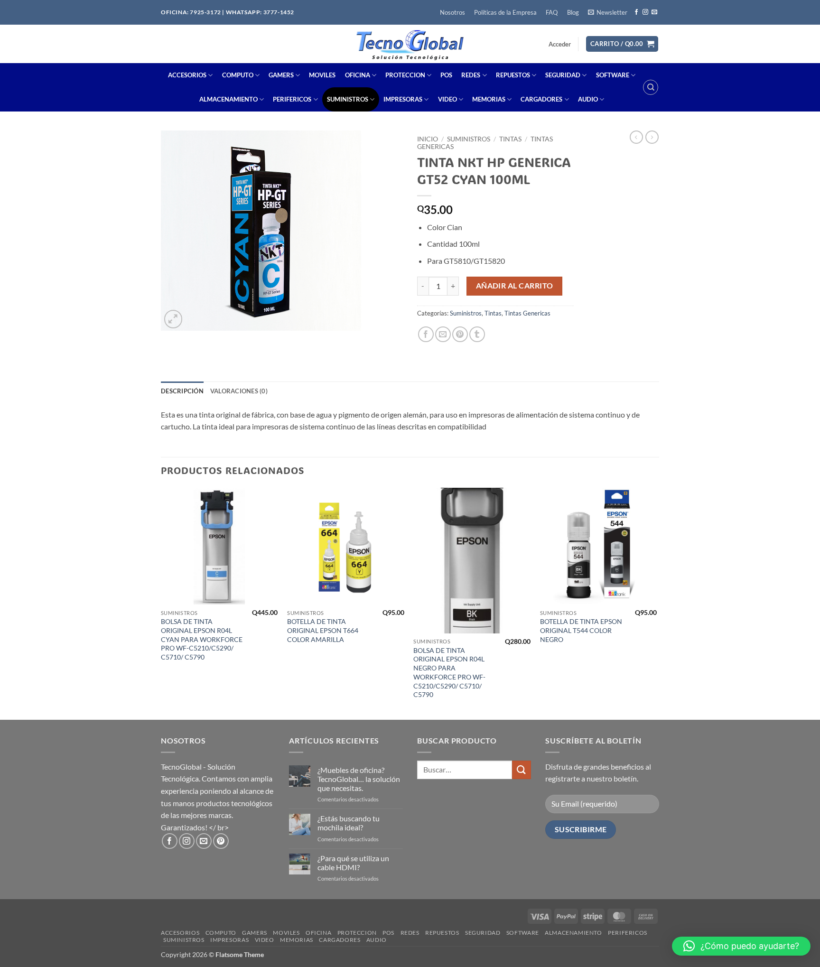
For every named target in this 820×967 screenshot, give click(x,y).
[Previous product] (652, 137)
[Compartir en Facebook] (426, 334)
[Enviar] (521, 770)
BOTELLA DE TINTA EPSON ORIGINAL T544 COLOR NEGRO (581, 630)
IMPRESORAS (402, 99)
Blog (573, 12)
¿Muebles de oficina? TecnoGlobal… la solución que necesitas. (358, 778)
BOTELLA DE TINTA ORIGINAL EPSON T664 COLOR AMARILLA (322, 630)
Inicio (427, 139)
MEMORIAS (488, 99)
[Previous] (161, 603)
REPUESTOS (513, 75)
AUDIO (588, 99)
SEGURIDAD (562, 75)
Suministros (468, 139)
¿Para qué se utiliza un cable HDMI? (353, 863)
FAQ (552, 12)
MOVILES (322, 75)
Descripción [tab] (182, 391)
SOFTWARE (612, 75)
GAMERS (281, 75)
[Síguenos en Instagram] (645, 12)
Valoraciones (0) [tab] (239, 391)
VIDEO (447, 99)
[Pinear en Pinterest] (460, 334)
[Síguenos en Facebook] (636, 12)
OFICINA (357, 75)
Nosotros (452, 12)
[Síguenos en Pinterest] (221, 841)
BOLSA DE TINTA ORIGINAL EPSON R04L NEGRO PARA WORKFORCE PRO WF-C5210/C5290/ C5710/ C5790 (449, 672)
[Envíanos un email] (654, 12)
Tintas (510, 139)
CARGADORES (541, 99)
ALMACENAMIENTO (228, 99)
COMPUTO (237, 75)
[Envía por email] (443, 334)
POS (446, 75)
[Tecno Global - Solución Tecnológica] (409, 44)
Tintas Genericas (527, 313)
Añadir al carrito (514, 285)
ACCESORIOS (187, 75)
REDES (470, 75)
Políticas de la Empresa (505, 12)
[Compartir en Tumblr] (477, 334)
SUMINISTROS (347, 99)
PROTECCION (405, 75)
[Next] (656, 603)
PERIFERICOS (292, 99)
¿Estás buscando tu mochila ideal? (348, 823)
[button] (607, 12)
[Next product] (636, 137)
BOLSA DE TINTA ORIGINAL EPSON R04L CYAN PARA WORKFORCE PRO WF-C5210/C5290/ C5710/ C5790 (201, 639)
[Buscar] (650, 87)
